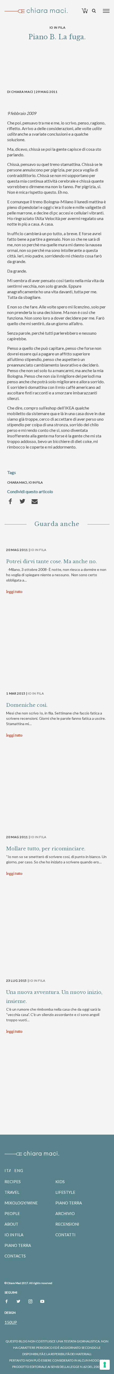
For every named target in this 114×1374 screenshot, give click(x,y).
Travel (12, 1192)
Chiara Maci (17, 482)
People (12, 1213)
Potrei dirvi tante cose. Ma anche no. (51, 562)
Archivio (65, 1213)
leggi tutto (14, 592)
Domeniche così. (26, 705)
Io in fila (57, 27)
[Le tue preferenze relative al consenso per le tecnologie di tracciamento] (105, 1365)
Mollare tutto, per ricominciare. (45, 849)
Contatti (65, 1234)
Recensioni (67, 1224)
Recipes (13, 1181)
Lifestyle (65, 1192)
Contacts (15, 1256)
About (11, 1224)
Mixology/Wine (21, 1202)
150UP (11, 1322)
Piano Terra (18, 1245)
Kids (60, 1181)
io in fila (36, 482)
